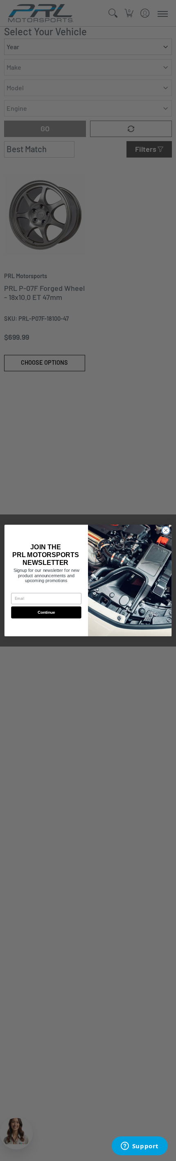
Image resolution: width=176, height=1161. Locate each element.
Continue (46, 612)
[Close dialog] (166, 530)
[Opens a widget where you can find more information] (139, 1146)
